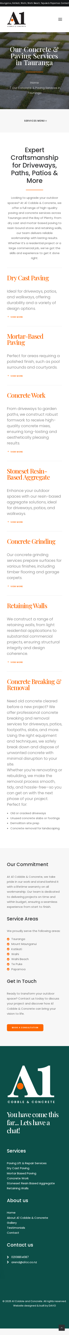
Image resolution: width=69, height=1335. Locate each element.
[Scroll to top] (62, 1327)
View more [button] (17, 317)
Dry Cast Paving (18, 1168)
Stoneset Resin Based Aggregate (31, 1183)
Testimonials (16, 1228)
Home (34, 83)
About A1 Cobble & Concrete (27, 1218)
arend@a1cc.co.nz (24, 1262)
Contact (13, 1233)
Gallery (12, 1223)
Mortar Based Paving (21, 1173)
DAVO (52, 1305)
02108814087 (20, 1257)
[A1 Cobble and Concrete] (16, 19)
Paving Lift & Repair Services (27, 1163)
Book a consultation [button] (25, 1027)
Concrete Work (18, 1178)
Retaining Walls (18, 1188)
